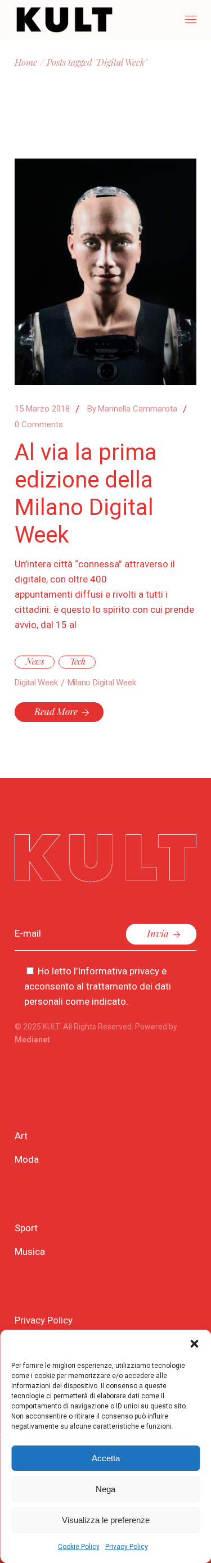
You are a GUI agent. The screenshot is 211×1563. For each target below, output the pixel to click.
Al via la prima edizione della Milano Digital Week (86, 493)
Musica (30, 1251)
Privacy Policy (126, 1547)
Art (21, 1135)
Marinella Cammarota (132, 409)
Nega (105, 1489)
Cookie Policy (79, 1547)
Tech (78, 661)
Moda (27, 1159)
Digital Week (36, 682)
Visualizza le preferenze (106, 1520)
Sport (26, 1228)
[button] (194, 1343)
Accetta (106, 1458)
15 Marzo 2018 (42, 409)
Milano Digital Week (102, 682)
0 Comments (39, 424)
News (35, 661)
